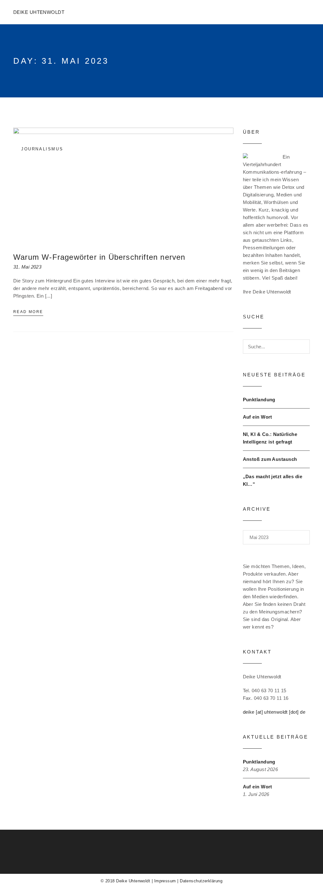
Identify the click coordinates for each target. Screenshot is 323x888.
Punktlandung (259, 399)
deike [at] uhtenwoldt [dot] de (274, 712)
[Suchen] (299, 347)
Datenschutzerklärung (201, 881)
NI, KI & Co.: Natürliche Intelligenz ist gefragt (270, 438)
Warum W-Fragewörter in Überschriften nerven (99, 257)
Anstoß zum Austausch (270, 459)
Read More (28, 312)
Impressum (165, 881)
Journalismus (42, 149)
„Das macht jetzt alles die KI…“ (272, 480)
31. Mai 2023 (27, 267)
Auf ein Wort (257, 417)
